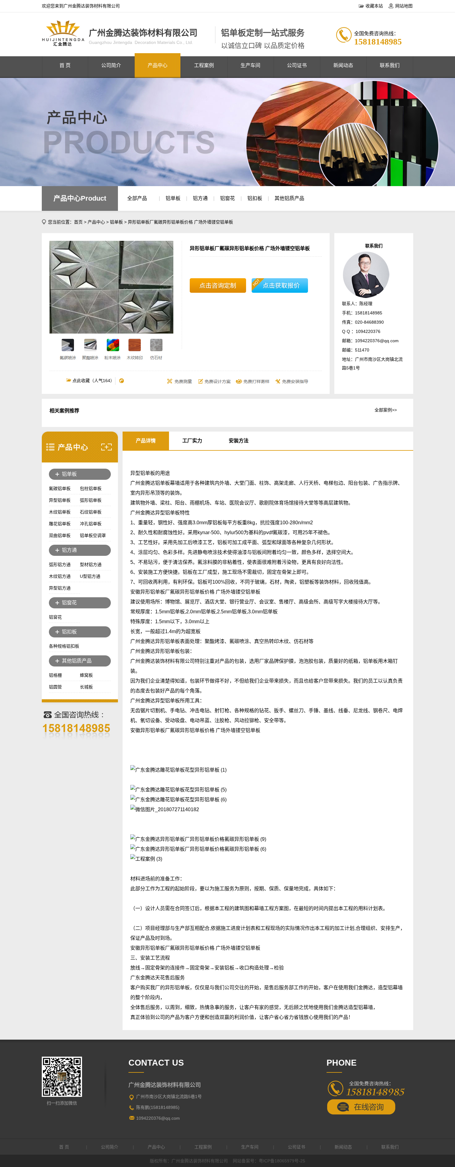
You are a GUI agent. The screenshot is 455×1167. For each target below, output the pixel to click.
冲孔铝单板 (91, 523)
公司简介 (111, 65)
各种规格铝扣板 (64, 646)
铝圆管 (55, 686)
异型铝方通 (60, 588)
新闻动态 (343, 65)
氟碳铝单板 (60, 488)
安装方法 (239, 440)
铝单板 (173, 198)
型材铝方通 (91, 564)
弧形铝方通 (60, 564)
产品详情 (146, 440)
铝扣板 (254, 198)
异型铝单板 (60, 500)
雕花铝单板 (60, 523)
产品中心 (157, 65)
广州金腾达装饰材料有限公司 (143, 33)
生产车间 (250, 65)
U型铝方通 (90, 576)
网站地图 (404, 5)
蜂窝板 (86, 675)
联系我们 (390, 65)
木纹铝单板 (60, 511)
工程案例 (204, 65)
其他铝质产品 (289, 198)
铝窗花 (227, 198)
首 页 (65, 65)
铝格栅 (55, 675)
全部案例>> (386, 409)
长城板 (86, 686)
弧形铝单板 (91, 500)
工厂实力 (192, 440)
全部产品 (137, 198)
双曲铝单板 (60, 535)
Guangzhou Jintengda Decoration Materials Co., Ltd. (141, 42)
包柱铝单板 (91, 488)
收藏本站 (374, 5)
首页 (78, 221)
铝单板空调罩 (93, 535)
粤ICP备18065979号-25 (282, 1160)
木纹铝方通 (60, 576)
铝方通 (200, 198)
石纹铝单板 (91, 511)
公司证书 (297, 65)
